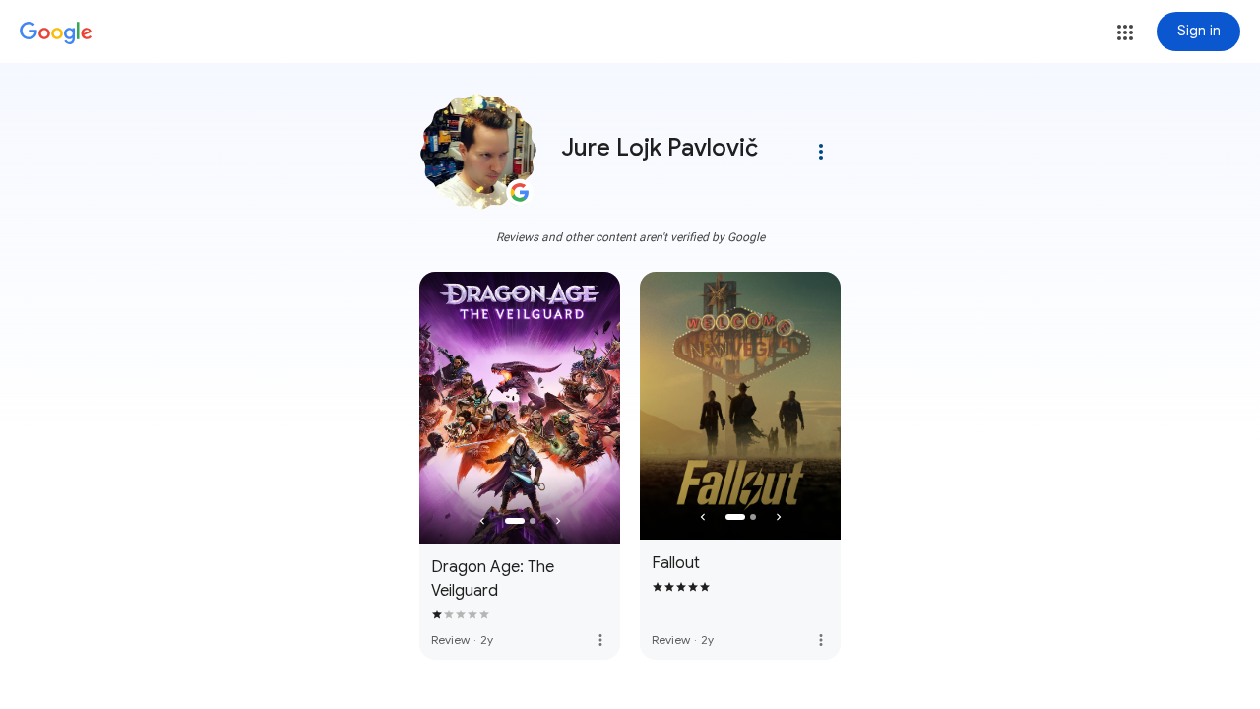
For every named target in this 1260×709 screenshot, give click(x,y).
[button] (1125, 32)
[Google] (56, 33)
